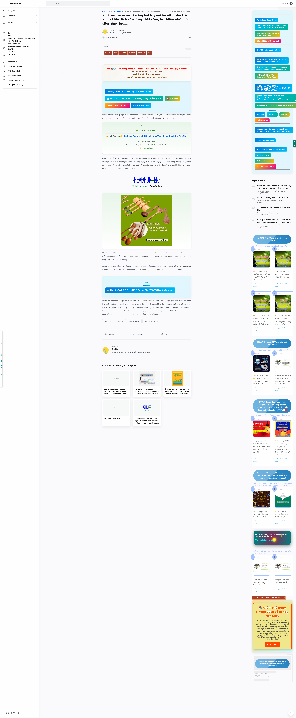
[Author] (113, 33)
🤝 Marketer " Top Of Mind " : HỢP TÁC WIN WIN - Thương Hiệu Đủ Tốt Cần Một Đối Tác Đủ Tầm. (274, 88)
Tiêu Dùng (141, 53)
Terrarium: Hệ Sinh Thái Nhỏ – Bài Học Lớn (273, 208)
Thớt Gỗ (284, 115)
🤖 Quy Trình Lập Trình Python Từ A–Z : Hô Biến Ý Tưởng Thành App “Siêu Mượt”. (274, 130)
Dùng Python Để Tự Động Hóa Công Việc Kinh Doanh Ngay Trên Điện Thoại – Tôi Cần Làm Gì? (261, 446)
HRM (115, 53)
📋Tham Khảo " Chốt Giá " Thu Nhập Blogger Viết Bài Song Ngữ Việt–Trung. (272, 68)
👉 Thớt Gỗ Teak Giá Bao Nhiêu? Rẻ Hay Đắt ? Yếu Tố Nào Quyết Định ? (140, 290)
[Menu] (4, 3)
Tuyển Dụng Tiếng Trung (267, 20)
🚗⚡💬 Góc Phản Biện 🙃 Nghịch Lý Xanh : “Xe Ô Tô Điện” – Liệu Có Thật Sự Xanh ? (261, 379)
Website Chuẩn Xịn (264, 161)
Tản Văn (108, 53)
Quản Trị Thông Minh (265, 140)
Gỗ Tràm (260, 115)
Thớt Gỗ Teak (262, 120)
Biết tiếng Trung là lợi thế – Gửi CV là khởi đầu (268, 34)
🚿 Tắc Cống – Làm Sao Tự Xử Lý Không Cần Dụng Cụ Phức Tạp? (261, 514)
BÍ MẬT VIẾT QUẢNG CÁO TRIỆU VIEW (272, 239)
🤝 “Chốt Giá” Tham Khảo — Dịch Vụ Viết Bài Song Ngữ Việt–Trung (272, 60)
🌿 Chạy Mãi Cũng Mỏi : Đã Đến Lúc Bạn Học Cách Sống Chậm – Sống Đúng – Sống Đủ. (283, 319)
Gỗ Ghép (272, 115)
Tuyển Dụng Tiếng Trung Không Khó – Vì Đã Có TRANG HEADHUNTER (271, 27)
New (149, 53)
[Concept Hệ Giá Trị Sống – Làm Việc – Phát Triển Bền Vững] (275, 213)
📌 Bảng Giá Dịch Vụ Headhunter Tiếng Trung (266, 76)
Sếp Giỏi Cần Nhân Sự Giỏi (268, 41)
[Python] (259, 191)
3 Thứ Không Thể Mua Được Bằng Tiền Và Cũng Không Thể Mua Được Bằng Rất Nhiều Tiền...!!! (272, 664)
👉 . (154, 136)
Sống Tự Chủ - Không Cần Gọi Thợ (271, 149)
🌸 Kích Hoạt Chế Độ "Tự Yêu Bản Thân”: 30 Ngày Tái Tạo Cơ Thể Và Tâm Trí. (261, 275)
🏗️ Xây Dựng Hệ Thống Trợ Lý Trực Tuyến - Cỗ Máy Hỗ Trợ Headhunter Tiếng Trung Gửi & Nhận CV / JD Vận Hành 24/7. (283, 447)
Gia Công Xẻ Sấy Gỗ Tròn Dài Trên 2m (273, 198)
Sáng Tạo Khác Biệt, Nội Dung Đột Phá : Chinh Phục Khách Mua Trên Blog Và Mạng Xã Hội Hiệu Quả (272, 475)
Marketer (123, 53)
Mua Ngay (272, 644)
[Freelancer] (107, 321)
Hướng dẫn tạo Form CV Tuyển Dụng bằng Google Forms (261, 582)
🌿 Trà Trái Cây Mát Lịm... (147, 130)
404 (283, 598)
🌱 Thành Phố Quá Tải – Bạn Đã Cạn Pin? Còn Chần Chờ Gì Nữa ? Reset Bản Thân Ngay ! (261, 319)
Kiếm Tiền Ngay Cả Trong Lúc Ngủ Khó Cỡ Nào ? (272, 343)
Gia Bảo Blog (15, 3)
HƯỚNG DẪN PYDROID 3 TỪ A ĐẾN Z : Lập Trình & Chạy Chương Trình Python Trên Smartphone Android (275, 187)
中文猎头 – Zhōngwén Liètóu (268, 50)
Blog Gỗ (132, 53)
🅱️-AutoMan (172, 98)
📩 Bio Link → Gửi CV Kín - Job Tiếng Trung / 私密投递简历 (134, 98)
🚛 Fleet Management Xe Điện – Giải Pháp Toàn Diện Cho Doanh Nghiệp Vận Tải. (283, 379)
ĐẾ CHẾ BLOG (263, 155)
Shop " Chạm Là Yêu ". (117, 105)
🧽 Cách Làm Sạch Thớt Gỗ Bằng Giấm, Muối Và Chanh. (281, 514)
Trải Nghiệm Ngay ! (264, 540)
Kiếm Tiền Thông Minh (261, 598)
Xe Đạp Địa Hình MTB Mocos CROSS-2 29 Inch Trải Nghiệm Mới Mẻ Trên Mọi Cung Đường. (274, 221)
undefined (257, 283)
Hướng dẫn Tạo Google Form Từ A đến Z (282, 581)
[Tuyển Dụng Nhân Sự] (151, 321)
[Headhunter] (120, 321)
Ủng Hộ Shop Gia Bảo (265, 166)
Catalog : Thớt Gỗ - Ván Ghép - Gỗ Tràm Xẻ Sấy (129, 92)
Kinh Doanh (275, 598)
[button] (49, 3)
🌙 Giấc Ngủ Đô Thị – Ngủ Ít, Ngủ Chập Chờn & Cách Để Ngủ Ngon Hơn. (283, 275)
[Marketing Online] (134, 321)
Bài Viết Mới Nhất (141, 105)
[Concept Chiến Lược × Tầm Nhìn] (267, 201)
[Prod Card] (260, 225)
